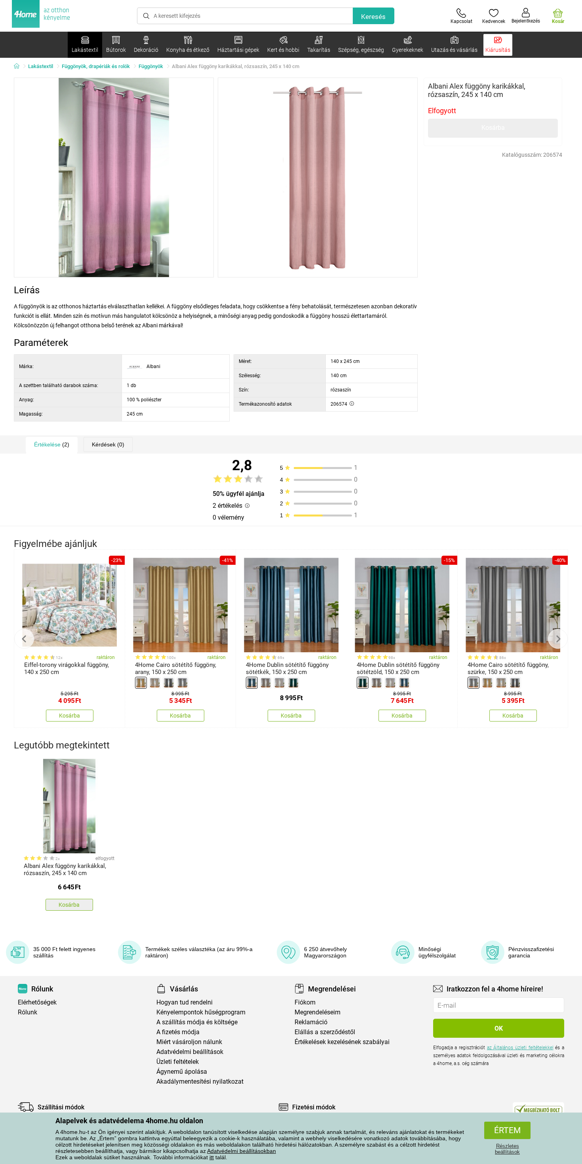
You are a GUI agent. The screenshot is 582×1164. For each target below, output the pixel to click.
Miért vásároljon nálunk (189, 1042)
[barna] (265, 682)
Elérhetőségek (37, 1002)
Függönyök (151, 66)
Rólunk (27, 1012)
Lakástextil (40, 66)
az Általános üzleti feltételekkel (520, 1047)
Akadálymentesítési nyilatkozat (199, 1081)
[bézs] (154, 682)
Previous (24, 639)
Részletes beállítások (507, 1149)
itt (211, 1157)
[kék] (251, 682)
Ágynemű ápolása (181, 1072)
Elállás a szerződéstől (325, 1032)
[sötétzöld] (293, 682)
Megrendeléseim (317, 1012)
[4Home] (19, 66)
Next (558, 639)
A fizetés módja (178, 1032)
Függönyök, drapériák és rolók (96, 66)
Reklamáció (311, 1022)
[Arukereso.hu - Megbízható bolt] (538, 1109)
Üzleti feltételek (177, 1062)
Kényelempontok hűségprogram (200, 1012)
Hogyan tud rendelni (184, 1002)
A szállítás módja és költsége (197, 1022)
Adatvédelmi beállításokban (241, 1151)
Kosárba (493, 127)
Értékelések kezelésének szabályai (342, 1042)
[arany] (140, 682)
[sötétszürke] (168, 682)
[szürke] (182, 682)
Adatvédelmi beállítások (189, 1052)
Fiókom (305, 1002)
